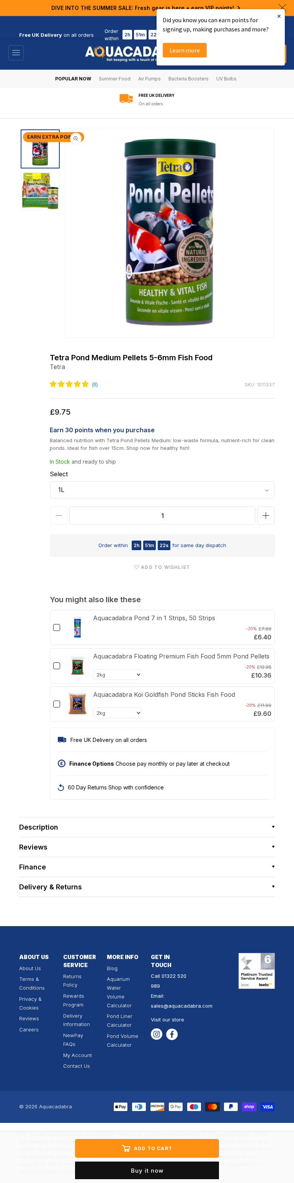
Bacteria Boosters (188, 79)
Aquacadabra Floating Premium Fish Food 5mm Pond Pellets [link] (181, 656)
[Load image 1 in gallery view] (40, 149)
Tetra (57, 367)
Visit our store (167, 1019)
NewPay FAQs (73, 1039)
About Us (30, 968)
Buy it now (147, 1170)
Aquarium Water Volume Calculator (119, 992)
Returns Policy (72, 980)
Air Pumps (149, 79)
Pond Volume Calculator (122, 1040)
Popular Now (73, 79)
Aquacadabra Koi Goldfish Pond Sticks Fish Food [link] (164, 694)
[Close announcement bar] (282, 7)
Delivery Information (76, 1020)
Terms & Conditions (32, 983)
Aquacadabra (55, 1106)
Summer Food (115, 79)
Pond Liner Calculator (119, 1020)
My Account (77, 1055)
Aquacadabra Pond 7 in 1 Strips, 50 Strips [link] (154, 618)
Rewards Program (73, 1000)
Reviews (29, 1018)
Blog (112, 968)
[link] (77, 627)
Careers (29, 1029)
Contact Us (76, 1066)
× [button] (279, 16)
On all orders (151, 103)
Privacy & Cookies (30, 1003)
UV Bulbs (226, 79)
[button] (147, 827)
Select (59, 474)
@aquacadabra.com (187, 1006)
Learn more (185, 50)
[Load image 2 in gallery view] (40, 191)
